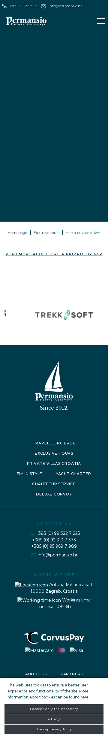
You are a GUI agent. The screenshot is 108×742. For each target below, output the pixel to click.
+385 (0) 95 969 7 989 (54, 546)
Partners (72, 674)
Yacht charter (73, 473)
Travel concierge (54, 443)
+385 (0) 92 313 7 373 (54, 540)
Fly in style (30, 473)
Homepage (17, 232)
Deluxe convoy (54, 494)
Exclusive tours (47, 232)
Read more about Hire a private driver (54, 254)
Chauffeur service (54, 484)
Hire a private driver (83, 232)
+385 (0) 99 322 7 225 (58, 533)
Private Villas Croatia (54, 463)
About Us (36, 674)
